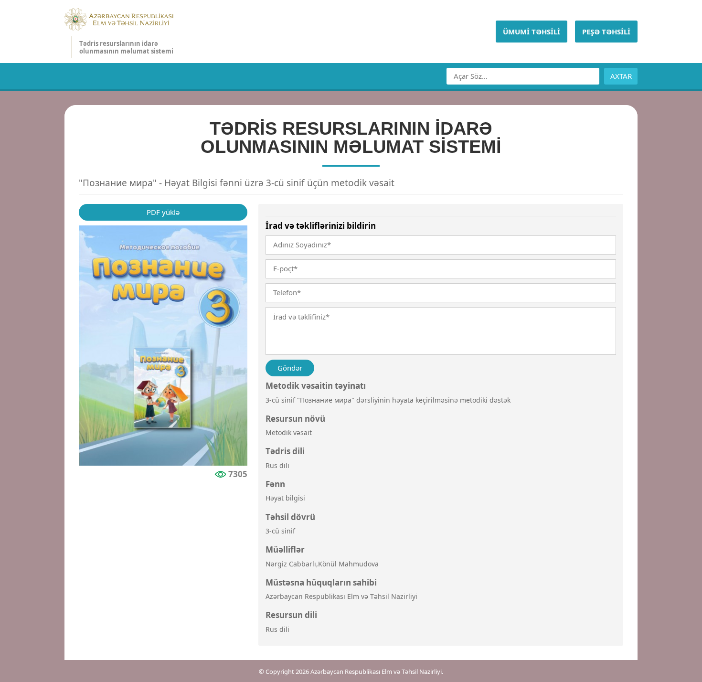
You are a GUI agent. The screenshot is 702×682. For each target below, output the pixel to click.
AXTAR (621, 76)
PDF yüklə (163, 212)
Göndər (289, 368)
